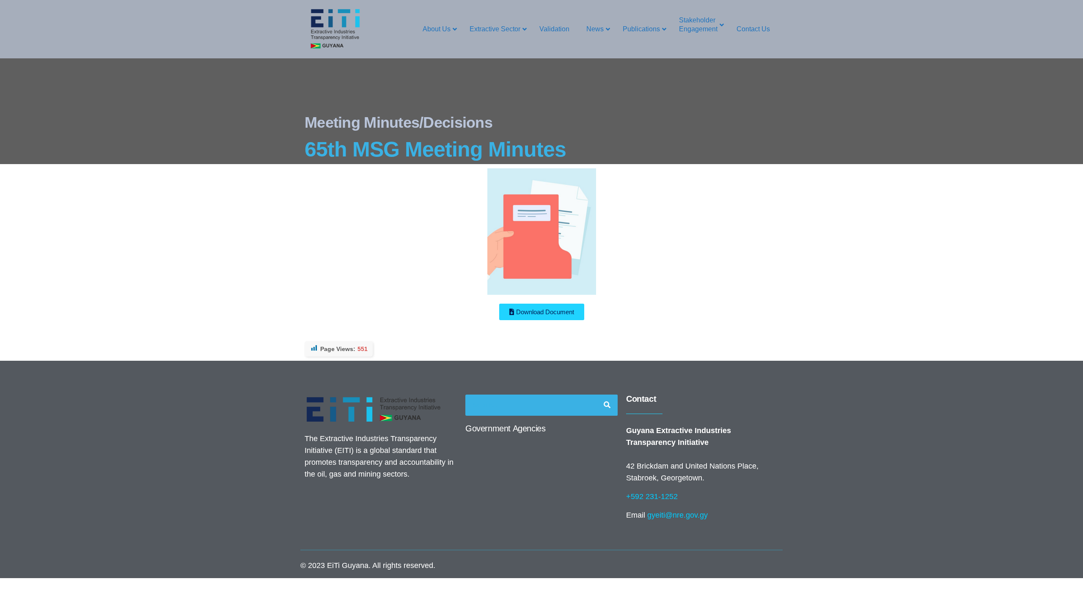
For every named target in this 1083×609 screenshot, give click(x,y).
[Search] (607, 405)
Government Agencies (505, 428)
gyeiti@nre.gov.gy (677, 515)
